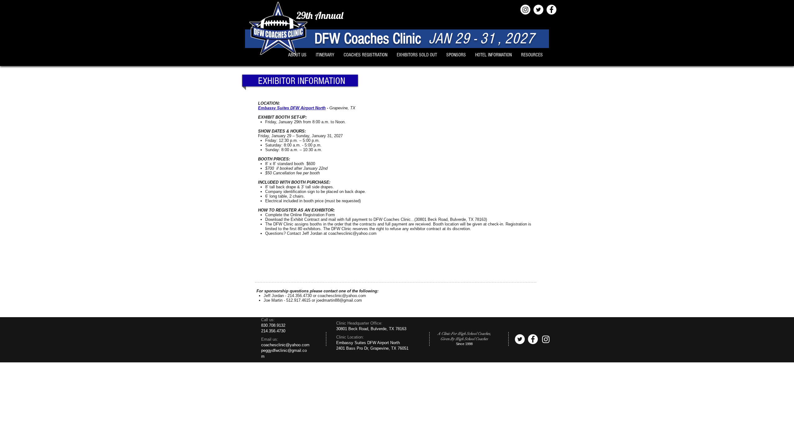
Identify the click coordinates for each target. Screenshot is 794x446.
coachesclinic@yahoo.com (352, 233)
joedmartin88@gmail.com (339, 300)
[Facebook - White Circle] (551, 10)
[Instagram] (525, 10)
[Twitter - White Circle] (538, 10)
